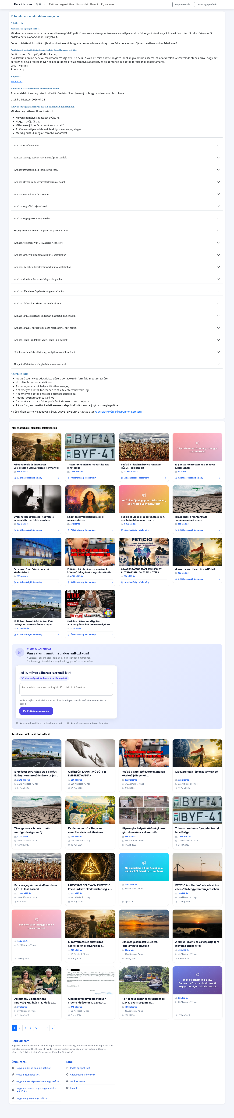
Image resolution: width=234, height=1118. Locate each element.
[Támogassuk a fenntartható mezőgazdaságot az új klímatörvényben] (197, 509)
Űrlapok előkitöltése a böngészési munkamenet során (40, 364)
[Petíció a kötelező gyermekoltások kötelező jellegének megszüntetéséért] (90, 562)
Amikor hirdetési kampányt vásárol (31, 194)
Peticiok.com (23, 4)
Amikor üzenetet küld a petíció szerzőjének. (36, 169)
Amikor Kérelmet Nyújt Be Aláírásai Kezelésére (38, 242)
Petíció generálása (38, 711)
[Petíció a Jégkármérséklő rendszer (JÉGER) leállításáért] (144, 457)
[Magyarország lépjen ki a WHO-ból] (197, 560)
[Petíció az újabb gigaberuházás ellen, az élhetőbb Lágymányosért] (144, 509)
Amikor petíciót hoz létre (26, 145)
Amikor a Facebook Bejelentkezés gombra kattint (39, 291)
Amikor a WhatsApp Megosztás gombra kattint (37, 303)
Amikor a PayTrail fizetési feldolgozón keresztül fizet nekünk (44, 315)
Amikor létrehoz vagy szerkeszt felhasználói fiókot (39, 182)
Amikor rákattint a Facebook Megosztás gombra (38, 279)
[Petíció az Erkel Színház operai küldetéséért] (36, 562)
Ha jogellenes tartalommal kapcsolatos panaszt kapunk (41, 230)
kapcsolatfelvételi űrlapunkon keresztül (118, 411)
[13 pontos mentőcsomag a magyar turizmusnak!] (197, 457)
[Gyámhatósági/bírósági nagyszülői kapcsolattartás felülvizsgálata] (36, 509)
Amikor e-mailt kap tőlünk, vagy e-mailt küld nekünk (40, 340)
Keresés (109, 4)
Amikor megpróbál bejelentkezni (30, 206)
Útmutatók (19, 1062)
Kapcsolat (82, 4)
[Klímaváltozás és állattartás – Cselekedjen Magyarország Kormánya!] (36, 457)
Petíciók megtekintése (61, 4)
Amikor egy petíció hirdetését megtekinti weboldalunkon (42, 267)
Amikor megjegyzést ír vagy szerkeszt (33, 218)
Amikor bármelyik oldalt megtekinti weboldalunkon (40, 255)
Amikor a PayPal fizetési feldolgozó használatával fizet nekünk (45, 327)
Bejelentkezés (182, 4)
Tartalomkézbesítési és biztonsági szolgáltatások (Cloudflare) (44, 352)
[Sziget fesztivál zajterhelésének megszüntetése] (90, 509)
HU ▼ (42, 4)
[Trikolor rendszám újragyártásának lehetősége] (90, 457)
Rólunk (94, 4)
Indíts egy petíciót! (207, 4)
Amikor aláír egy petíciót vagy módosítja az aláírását (40, 157)
